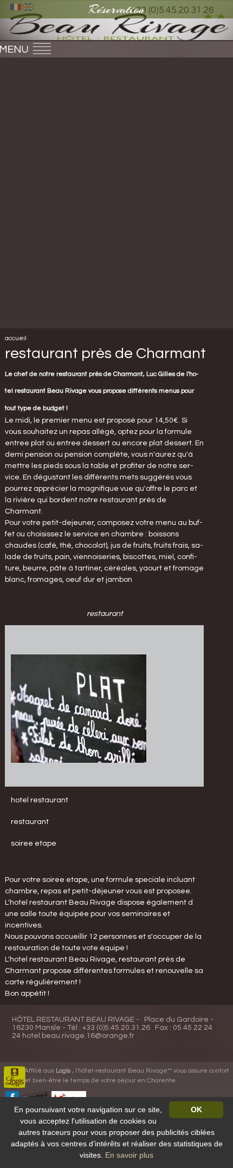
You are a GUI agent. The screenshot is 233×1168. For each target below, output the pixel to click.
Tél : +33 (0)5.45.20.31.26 (108, 1027)
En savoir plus (129, 1155)
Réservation (116, 9)
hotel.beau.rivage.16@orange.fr (78, 1036)
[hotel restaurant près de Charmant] (78, 708)
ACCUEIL (16, 338)
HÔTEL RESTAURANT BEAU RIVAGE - (75, 1019)
